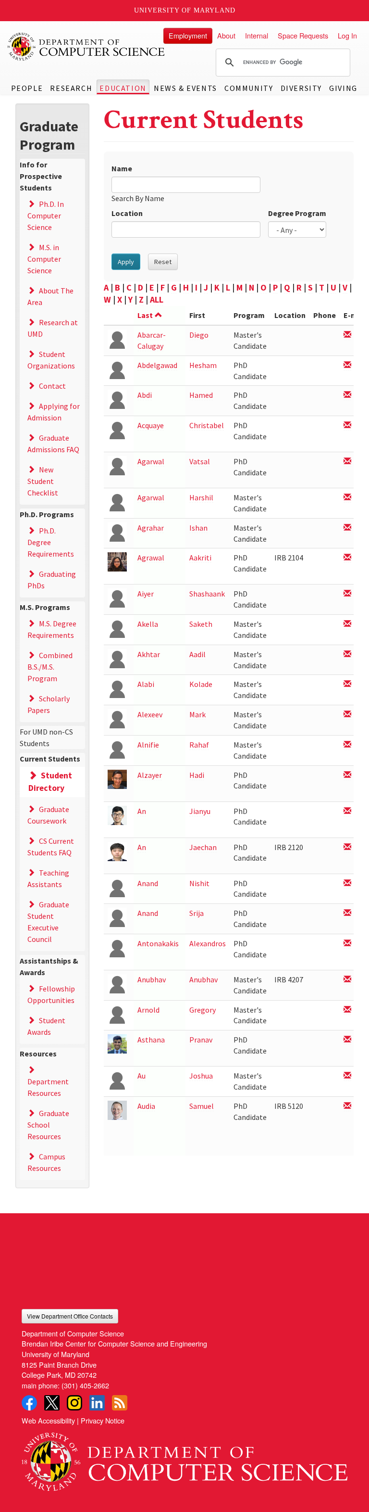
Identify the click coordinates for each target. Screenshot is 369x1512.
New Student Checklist (42, 481)
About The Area (50, 296)
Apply (126, 261)
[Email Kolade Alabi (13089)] (347, 684)
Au (141, 1075)
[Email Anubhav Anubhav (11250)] (347, 980)
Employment (188, 35)
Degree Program (297, 213)
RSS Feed (119, 1402)
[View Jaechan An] (117, 850)
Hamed (201, 395)
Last (145, 315)
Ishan (198, 528)
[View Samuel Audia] (117, 1110)
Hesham (203, 365)
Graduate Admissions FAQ (53, 443)
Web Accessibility (48, 1420)
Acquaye (150, 425)
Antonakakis (158, 943)
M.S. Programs (45, 607)
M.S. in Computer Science (44, 258)
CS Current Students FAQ (50, 846)
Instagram (74, 1402)
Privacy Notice (102, 1420)
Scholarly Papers (48, 704)
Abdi (144, 395)
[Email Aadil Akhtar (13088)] (347, 654)
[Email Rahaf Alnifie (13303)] (347, 745)
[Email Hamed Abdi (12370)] (347, 395)
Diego (199, 335)
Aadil (197, 654)
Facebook (29, 1402)
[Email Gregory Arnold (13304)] (347, 1010)
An (141, 811)
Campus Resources (46, 1162)
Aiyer (145, 593)
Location (127, 213)
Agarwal (150, 461)
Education (122, 88)
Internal (256, 35)
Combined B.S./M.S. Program (50, 666)
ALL (156, 299)
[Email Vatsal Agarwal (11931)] (347, 462)
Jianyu (199, 811)
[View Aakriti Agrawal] (117, 561)
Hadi (196, 775)
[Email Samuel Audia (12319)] (347, 1106)
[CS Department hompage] (184, 1458)
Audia (146, 1106)
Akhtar (148, 654)
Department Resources (48, 1087)
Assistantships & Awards (49, 966)
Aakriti (200, 557)
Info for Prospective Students (41, 176)
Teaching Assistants (48, 878)
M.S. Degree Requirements (51, 629)
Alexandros (207, 943)
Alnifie (148, 745)
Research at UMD (52, 328)
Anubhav (151, 979)
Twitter (52, 1402)
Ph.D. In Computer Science (45, 215)
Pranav (200, 1039)
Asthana (151, 1039)
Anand (147, 883)
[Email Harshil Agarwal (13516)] (347, 498)
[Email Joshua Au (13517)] (347, 1076)
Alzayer (149, 775)
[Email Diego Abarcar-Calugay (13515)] (347, 335)
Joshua (201, 1075)
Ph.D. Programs (47, 514)
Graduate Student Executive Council (48, 922)
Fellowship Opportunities (51, 994)
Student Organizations (51, 359)
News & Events (185, 88)
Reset (163, 261)
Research (71, 88)
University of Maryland (184, 10)
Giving (343, 88)
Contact (52, 386)
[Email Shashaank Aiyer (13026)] (347, 594)
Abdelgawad (157, 365)
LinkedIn (97, 1402)
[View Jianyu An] (117, 814)
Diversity (301, 88)
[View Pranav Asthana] (117, 1043)
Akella (147, 624)
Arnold (148, 1010)
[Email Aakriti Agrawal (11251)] (347, 558)
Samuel (201, 1106)
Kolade (200, 684)
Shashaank (207, 593)
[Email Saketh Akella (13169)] (347, 624)
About (226, 35)
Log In (347, 35)
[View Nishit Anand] (117, 886)
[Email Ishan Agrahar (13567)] (347, 528)
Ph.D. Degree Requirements (50, 542)
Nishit (199, 883)
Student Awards (46, 1026)
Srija (196, 913)
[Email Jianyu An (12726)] (347, 811)
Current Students (50, 758)
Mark (197, 714)
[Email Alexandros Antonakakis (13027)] (347, 944)
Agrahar (150, 528)
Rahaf (199, 745)
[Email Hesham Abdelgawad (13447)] (347, 365)
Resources (38, 1053)
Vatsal (199, 461)
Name (121, 168)
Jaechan (203, 847)
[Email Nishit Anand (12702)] (347, 883)
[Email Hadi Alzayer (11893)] (347, 775)
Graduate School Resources (48, 1124)
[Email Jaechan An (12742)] (347, 847)
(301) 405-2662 (85, 1385)
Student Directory (50, 781)
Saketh (200, 624)
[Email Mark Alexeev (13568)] (347, 715)
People (27, 88)
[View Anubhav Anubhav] (117, 983)
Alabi (145, 684)
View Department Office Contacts (70, 1316)
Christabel (206, 425)
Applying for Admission (53, 411)
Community (248, 88)
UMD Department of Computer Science (86, 47)
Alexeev (149, 714)
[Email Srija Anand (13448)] (347, 913)
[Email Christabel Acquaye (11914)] (347, 425)
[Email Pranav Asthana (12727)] (347, 1040)
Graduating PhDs (51, 579)
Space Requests (303, 35)
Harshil (201, 497)
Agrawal (150, 557)
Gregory (202, 1010)
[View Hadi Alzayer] (117, 778)
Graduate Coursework (48, 815)
